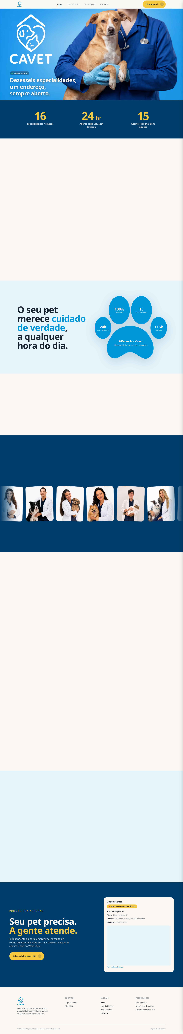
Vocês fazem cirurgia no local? (37, 839)
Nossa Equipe (89, 4)
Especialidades (73, 4)
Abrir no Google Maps (115, 967)
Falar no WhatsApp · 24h (24, 956)
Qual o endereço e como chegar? (114, 867)
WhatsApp (69, 1006)
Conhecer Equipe (89, 539)
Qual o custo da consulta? (110, 853)
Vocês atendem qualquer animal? (39, 824)
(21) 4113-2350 (71, 1002)
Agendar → (73, 271)
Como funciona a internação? (112, 839)
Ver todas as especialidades (34, 423)
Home (59, 4)
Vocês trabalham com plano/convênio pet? (120, 824)
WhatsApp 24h (152, 4)
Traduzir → (25, 678)
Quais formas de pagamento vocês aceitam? (45, 853)
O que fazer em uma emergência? (39, 867)
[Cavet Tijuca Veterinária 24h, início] (19, 4)
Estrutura (104, 4)
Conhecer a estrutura (31, 758)
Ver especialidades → (128, 271)
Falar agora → (23, 271)
